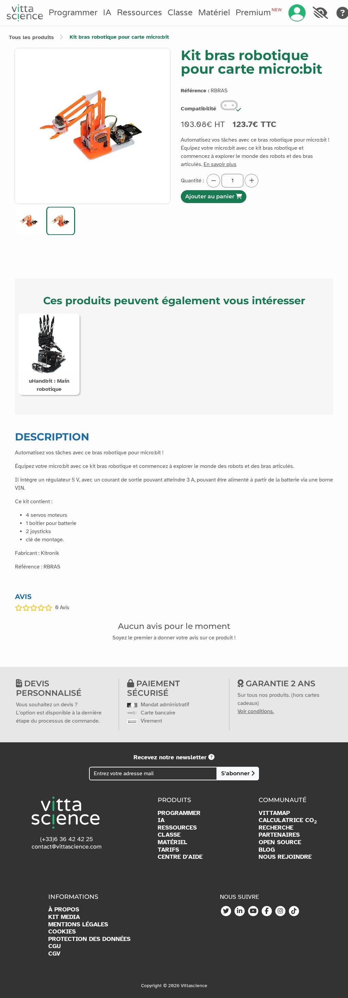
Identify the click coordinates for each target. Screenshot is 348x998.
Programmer (73, 13)
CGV (54, 953)
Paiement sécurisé (153, 688)
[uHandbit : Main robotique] (49, 343)
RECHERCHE (276, 827)
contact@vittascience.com (67, 846)
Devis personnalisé (49, 688)
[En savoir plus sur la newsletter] (211, 757)
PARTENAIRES (279, 834)
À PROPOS (63, 909)
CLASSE (169, 834)
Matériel (214, 13)
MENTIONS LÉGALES (78, 924)
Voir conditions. (256, 711)
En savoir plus (220, 164)
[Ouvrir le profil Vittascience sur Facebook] (267, 911)
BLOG (267, 849)
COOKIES (62, 931)
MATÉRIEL (172, 842)
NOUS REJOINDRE (285, 856)
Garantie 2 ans (279, 683)
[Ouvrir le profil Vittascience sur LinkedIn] (239, 911)
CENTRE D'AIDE (180, 856)
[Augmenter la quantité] (251, 180)
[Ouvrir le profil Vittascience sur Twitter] (226, 911)
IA (107, 13)
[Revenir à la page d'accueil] (25, 13)
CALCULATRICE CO (288, 820)
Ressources (139, 13)
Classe (180, 13)
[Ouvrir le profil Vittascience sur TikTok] (294, 911)
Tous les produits (31, 37)
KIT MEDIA (64, 917)
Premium (259, 12)
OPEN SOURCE (280, 842)
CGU (54, 946)
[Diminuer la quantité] (213, 180)
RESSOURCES (177, 827)
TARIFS (168, 849)
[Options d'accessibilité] (320, 12)
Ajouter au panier (210, 196)
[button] (29, 221)
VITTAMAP (274, 813)
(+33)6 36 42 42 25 (66, 839)
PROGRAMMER (179, 813)
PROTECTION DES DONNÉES (89, 939)
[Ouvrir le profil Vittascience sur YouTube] (253, 911)
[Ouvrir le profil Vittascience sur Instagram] (280, 911)
